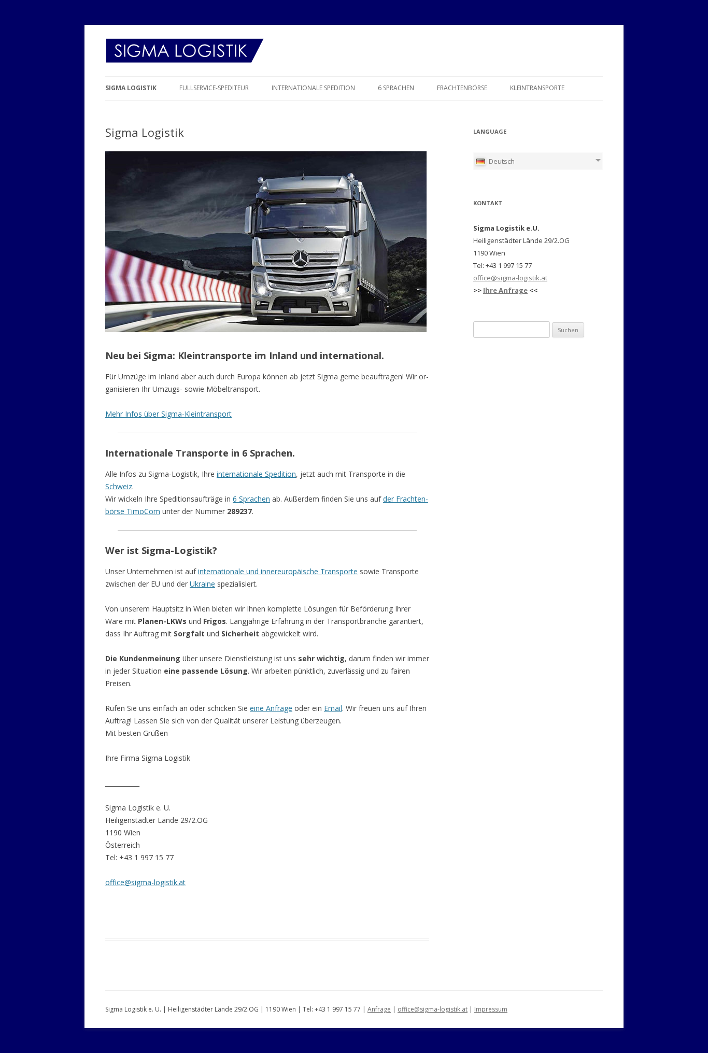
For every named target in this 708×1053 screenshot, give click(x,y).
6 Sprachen (396, 87)
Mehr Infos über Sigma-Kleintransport (168, 414)
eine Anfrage (271, 708)
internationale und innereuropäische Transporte (278, 571)
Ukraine (202, 584)
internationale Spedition (256, 474)
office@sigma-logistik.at (145, 882)
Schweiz (118, 486)
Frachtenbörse (462, 87)
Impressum (490, 1009)
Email (333, 708)
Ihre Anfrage (505, 290)
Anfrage (379, 1009)
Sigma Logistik (131, 87)
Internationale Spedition (313, 87)
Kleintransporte (537, 87)
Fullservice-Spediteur (214, 87)
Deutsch (501, 161)
